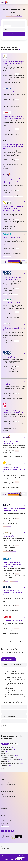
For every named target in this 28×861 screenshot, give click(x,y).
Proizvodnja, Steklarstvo (6, 747)
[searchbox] (14, 29)
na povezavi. (19, 702)
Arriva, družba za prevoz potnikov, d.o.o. (12, 253)
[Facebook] (6, 831)
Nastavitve (12, 859)
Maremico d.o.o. (6, 82)
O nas (2, 803)
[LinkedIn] (2, 831)
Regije (11, 743)
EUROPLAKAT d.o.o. (7, 317)
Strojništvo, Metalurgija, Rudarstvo (8, 755)
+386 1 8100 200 (5, 823)
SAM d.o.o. (5, 633)
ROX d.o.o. (5, 293)
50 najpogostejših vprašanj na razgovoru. (12, 664)
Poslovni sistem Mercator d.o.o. (10, 428)
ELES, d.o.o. (5, 580)
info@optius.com (5, 825)
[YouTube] (12, 831)
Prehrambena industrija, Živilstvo (8, 757)
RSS (2, 853)
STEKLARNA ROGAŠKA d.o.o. (9, 550)
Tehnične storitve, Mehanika (7, 749)
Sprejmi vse (18, 859)
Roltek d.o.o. (5, 106)
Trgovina (3, 751)
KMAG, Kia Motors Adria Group (10, 523)
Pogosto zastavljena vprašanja (8, 784)
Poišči (14, 34)
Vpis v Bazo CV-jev (5, 782)
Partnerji (3, 806)
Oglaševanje (4, 794)
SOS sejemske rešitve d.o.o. (9, 226)
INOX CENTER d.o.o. (7, 398)
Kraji (16, 743)
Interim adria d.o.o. (7, 346)
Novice (2, 811)
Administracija (4, 761)
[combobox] (14, 25)
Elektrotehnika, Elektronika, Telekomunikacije (10, 759)
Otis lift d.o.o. (6, 610)
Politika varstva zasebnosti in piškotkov (9, 851)
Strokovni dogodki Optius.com (8, 791)
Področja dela (5, 743)
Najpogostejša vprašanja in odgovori (14, 15)
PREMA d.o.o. (6, 134)
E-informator (4, 779)
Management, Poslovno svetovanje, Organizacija (11, 763)
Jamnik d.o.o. (6, 487)
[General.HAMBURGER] (26, 2)
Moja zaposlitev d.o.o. (8, 195)
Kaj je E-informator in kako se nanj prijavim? (13, 711)
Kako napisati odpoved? (8, 721)
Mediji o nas (4, 808)
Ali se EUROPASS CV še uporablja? (11, 707)
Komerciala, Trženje (5, 765)
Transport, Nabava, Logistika (7, 753)
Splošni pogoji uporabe (5, 848)
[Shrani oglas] (24, 57)
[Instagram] (9, 831)
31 (20, 641)
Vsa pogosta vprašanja (8, 659)
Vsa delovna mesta (16, 82)
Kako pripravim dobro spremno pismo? (12, 716)
